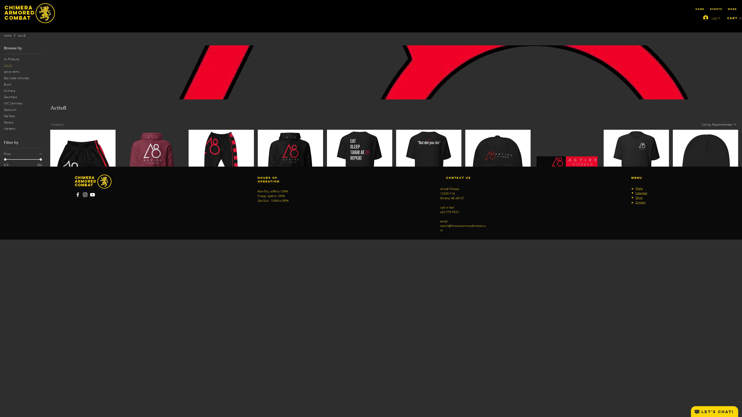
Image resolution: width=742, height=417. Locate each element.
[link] (731, 18)
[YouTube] (92, 195)
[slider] (5, 159)
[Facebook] (78, 195)
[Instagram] (85, 195)
